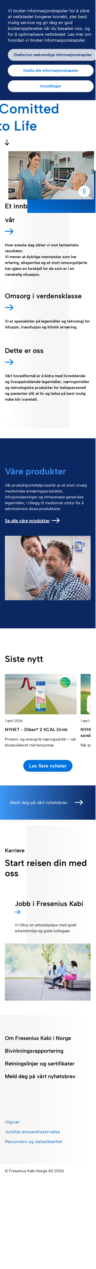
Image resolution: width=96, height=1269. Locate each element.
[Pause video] (84, 191)
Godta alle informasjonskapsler (50, 70)
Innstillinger (50, 86)
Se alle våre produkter (27, 520)
